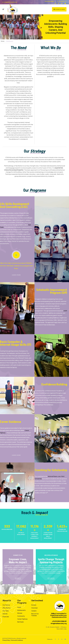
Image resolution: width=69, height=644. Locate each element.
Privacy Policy (6, 640)
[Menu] (3, 9)
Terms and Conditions (17, 640)
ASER (65, 311)
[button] (16, 255)
